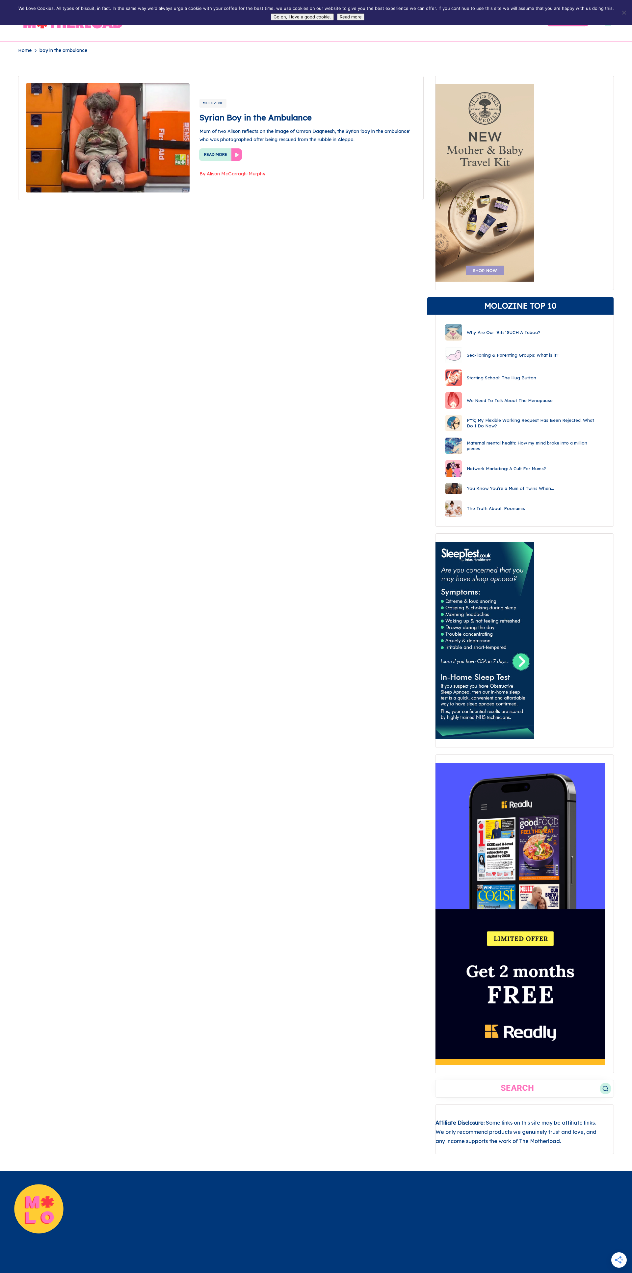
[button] (605, 1088)
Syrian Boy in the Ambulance (255, 117)
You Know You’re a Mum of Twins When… (510, 488)
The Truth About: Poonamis (496, 508)
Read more (351, 16)
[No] (623, 12)
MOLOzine (213, 103)
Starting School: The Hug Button (501, 377)
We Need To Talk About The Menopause (510, 400)
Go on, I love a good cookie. (302, 16)
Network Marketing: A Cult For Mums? (506, 468)
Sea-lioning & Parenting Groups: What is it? (513, 355)
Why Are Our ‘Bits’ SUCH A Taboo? (503, 332)
